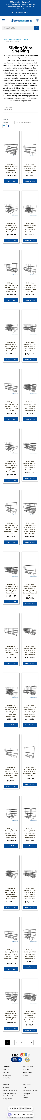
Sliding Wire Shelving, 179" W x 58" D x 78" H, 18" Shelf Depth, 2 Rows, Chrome (29, 347)
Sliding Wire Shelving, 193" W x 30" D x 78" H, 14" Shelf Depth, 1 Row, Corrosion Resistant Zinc (11, 955)
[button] (20, 108)
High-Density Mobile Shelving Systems (16, 39)
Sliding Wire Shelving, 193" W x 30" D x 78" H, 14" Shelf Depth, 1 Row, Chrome (11, 406)
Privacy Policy (7, 1099)
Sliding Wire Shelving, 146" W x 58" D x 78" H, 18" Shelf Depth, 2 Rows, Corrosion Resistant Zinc (29, 711)
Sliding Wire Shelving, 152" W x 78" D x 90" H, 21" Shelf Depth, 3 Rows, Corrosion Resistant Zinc (11, 893)
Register (29, 1072)
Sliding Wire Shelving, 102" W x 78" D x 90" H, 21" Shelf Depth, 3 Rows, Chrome (11, 228)
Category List (7, 1075)
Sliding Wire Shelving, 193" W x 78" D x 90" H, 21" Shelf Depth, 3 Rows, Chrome (29, 406)
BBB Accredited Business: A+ (20, 2)
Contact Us (6, 1078)
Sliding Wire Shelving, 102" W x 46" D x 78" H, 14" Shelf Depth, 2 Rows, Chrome (29, 954)
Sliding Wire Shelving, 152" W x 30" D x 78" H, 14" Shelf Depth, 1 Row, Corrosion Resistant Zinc (11, 772)
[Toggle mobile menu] (3, 20)
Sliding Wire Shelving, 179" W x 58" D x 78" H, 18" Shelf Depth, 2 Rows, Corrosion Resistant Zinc (29, 893)
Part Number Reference (30, 1090)
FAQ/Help (6, 1087)
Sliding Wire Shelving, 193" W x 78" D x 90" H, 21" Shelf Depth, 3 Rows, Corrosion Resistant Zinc (29, 1017)
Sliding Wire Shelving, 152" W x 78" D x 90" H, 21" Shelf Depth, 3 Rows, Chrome (11, 347)
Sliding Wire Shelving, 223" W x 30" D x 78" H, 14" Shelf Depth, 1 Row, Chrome (11, 650)
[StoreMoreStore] (21, 20)
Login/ (25, 1072)
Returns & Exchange (9, 1093)
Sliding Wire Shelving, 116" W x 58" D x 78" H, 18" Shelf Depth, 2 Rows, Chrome (11, 168)
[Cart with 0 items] (37, 20)
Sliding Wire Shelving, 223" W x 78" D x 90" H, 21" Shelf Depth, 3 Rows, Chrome (11, 589)
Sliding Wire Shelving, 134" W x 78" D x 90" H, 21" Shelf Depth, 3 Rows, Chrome (29, 228)
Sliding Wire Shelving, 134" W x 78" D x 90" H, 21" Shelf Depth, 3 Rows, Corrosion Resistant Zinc (11, 711)
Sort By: (18, 122)
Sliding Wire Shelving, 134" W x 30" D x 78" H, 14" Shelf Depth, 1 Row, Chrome (30, 168)
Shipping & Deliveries (10, 1090)
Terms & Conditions (9, 1096)
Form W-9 (26, 1098)
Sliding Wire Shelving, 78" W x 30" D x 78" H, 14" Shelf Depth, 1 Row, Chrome (30, 771)
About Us (6, 1069)
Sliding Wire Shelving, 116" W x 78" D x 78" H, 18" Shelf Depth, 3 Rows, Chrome (11, 1016)
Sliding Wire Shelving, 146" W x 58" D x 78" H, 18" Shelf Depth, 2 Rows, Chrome (11, 287)
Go (37, 28)
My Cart (25, 1075)
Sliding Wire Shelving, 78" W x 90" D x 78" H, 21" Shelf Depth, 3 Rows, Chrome (11, 833)
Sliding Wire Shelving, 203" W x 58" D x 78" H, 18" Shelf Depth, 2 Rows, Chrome (29, 466)
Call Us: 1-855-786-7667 (21, 12)
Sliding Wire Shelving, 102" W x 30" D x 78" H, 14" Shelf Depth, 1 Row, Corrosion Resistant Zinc (11, 528)
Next (36, 1042)
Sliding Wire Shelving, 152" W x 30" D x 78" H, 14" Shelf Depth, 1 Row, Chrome (30, 287)
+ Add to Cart (11, 181)
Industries (6, 1072)
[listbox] (29, 122)
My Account (26, 1069)
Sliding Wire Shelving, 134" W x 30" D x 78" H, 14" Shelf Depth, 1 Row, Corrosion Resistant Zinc (30, 590)
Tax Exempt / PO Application (28, 1094)
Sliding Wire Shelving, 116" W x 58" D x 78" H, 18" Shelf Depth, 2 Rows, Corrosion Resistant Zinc (30, 528)
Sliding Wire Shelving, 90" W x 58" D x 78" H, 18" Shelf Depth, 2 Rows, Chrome (30, 833)
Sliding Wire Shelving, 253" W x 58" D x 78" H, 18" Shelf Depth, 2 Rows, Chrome (29, 650)
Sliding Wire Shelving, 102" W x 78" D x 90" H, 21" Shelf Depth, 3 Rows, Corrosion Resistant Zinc (11, 467)
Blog (24, 1087)
